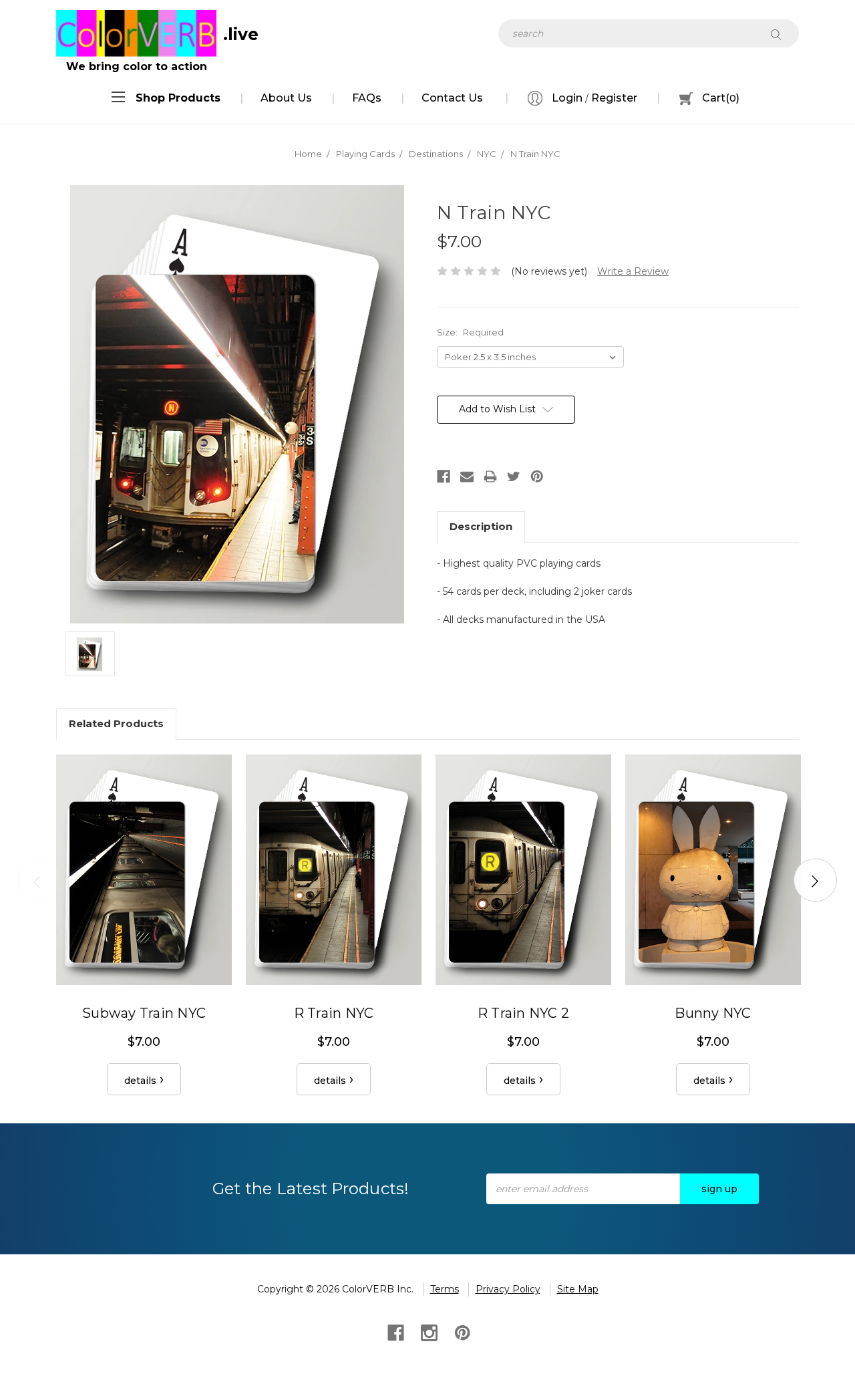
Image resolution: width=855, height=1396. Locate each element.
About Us (286, 98)
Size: (470, 332)
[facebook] (394, 1331)
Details (140, 1081)
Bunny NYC (713, 1013)
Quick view (144, 869)
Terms (444, 1289)
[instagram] (428, 1331)
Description (481, 526)
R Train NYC (334, 1013)
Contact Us (452, 98)
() (720, 98)
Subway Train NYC (144, 1013)
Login (565, 98)
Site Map (577, 1289)
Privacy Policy (508, 1289)
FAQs (366, 98)
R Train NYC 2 (523, 1013)
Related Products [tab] (116, 723)
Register (614, 98)
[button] (178, 98)
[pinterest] (461, 1331)
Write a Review (633, 271)
